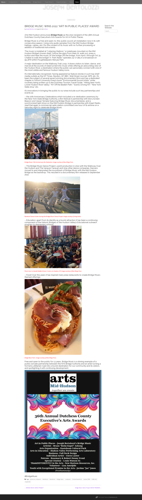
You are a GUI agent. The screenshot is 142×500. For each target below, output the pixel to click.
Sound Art (27, 482)
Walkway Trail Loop (58, 63)
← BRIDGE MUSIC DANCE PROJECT (34, 488)
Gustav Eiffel (86, 479)
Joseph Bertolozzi (71, 7)
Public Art (94, 479)
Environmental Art (77, 479)
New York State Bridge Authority (42, 99)
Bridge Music (37, 2)
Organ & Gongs (61, 2)
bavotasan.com (113, 497)
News (77, 2)
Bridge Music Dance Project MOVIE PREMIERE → (88, 488)
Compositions (13, 2)
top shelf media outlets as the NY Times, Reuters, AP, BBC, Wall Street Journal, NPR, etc (62, 75)
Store (71, 2)
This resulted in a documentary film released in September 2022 (62, 173)
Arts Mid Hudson (32, 35)
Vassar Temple (42, 101)
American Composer (35, 479)
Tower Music (49, 2)
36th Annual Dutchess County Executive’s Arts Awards (62, 36)
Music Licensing (26, 2)
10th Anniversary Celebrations (43, 96)
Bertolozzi (52, 479)
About (3, 2)
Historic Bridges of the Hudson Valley (59, 222)
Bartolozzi (45, 479)
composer (68, 479)
